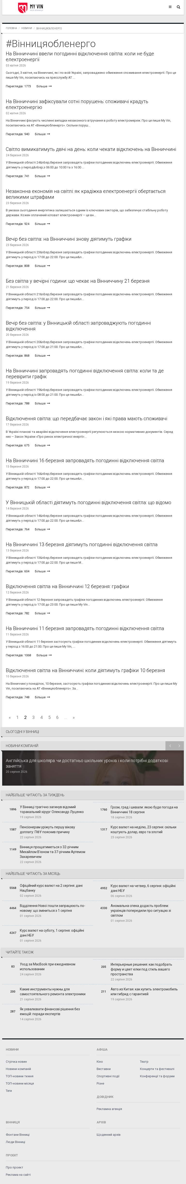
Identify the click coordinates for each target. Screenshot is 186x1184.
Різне (100, 1083)
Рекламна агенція (109, 1109)
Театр (144, 1061)
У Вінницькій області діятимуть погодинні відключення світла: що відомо (88, 502)
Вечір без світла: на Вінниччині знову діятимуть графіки (69, 239)
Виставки (104, 1069)
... (65, 717)
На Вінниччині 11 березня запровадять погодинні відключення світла (85, 628)
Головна (11, 28)
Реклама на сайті (18, 1174)
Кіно (100, 1061)
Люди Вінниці (15, 1142)
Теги (9, 1091)
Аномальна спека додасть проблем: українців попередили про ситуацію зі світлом (141, 910)
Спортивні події (108, 1076)
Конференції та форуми (157, 1076)
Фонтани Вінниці (18, 1134)
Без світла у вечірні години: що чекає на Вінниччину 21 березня (78, 281)
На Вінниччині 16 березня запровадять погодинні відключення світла (85, 460)
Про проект (14, 1167)
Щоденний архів (109, 1134)
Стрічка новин (16, 1061)
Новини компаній (18, 1069)
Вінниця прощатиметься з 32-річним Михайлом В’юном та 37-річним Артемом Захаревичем (52, 852)
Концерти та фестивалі (157, 1069)
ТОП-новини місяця (20, 1083)
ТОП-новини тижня (19, 1076)
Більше (42, 86)
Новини (26, 28)
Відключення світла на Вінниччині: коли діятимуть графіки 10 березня (85, 670)
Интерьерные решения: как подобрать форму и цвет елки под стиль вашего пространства (141, 969)
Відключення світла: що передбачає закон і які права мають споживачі (86, 418)
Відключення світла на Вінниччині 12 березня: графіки (67, 586)
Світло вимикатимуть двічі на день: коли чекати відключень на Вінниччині (91, 149)
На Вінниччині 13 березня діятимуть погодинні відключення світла (82, 544)
